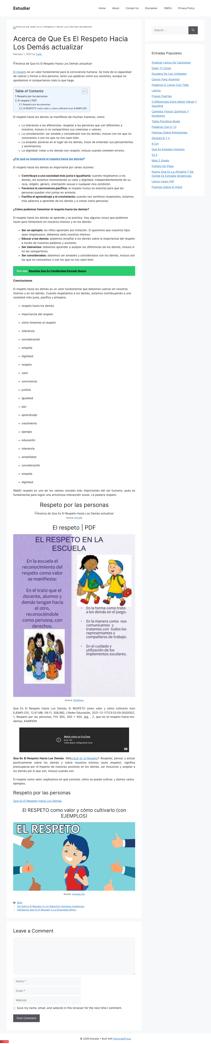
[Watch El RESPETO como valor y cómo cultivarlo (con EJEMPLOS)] (74, 889)
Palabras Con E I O (164, 127)
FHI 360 (78, 518)
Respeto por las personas (32, 96)
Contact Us (132, 8)
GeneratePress (122, 1038)
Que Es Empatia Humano (168, 149)
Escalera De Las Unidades (169, 73)
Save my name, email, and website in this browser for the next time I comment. (69, 1008)
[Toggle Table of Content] (83, 91)
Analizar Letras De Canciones (171, 62)
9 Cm (155, 143)
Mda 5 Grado (160, 160)
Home (102, 8)
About (115, 8)
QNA (19, 902)
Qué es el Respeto (85, 758)
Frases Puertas (162, 96)
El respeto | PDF (27, 100)
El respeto (19, 72)
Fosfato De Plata (163, 166)
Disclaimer (151, 8)
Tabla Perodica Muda (166, 121)
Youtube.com (78, 894)
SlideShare (78, 700)
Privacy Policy (186, 8)
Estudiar (21, 8)
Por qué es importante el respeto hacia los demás (49, 159)
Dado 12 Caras (161, 68)
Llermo (156, 90)
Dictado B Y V (161, 138)
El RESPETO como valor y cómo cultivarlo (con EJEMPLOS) (55, 108)
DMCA (168, 8)
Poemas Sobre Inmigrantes (169, 132)
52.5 (154, 155)
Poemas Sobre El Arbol (167, 187)
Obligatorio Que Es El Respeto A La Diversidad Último (46, 909)
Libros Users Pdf (163, 181)
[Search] (193, 30)
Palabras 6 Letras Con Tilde (170, 85)
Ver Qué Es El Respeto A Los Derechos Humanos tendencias (50, 906)
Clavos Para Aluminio (166, 79)
